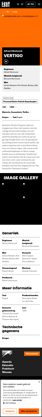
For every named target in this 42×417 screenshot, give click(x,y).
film (7, 11)
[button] (21, 403)
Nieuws (7, 372)
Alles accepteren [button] (29, 411)
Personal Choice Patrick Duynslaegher (20, 101)
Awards (7, 361)
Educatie (7, 365)
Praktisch (8, 368)
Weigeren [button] (9, 411)
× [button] (39, 382)
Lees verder (17, 400)
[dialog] (21, 398)
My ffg (30, 4)
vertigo (15, 11)
